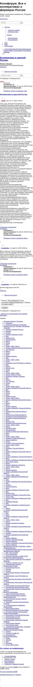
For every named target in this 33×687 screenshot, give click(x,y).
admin (2, 81)
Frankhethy (3, 229)
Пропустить (4, 19)
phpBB (15, 667)
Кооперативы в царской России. (14, 94)
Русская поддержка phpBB (8, 671)
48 (13, 84)
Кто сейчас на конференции (12, 648)
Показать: (4, 300)
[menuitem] (13, 30)
